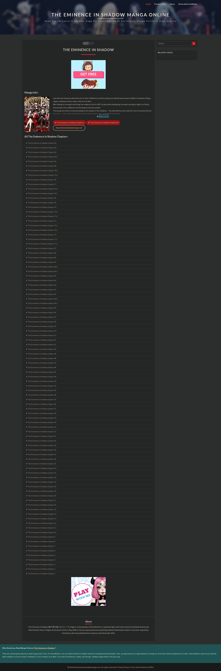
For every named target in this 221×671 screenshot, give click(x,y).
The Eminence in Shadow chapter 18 (42, 496)
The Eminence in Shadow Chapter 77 (42, 184)
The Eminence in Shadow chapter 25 (42, 463)
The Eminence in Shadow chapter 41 (42, 390)
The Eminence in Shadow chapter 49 (42, 354)
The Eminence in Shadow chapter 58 (42, 312)
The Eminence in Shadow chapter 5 (41, 555)
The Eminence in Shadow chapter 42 (42, 386)
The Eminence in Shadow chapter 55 (42, 326)
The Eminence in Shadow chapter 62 (42, 289)
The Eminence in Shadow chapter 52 (42, 340)
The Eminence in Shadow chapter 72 (42, 234)
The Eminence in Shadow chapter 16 (42, 505)
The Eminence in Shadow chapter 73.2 (42, 212)
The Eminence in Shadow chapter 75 (42, 202)
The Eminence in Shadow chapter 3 (41, 564)
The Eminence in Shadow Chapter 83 (42, 147)
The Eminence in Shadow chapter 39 (42, 399)
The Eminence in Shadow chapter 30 (42, 441)
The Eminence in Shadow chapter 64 (42, 280)
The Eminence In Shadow (44, 648)
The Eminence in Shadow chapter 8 (41, 541)
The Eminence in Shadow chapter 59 (42, 308)
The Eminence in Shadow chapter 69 (42, 253)
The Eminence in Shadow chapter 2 (41, 569)
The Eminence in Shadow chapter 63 (42, 285)
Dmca (172, 4)
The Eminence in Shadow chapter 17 (42, 500)
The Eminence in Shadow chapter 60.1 (42, 303)
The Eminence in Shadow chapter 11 (42, 528)
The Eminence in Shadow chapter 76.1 (42, 193)
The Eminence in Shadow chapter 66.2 (42, 267)
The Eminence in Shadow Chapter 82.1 (43, 157)
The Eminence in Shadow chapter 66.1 (42, 271)
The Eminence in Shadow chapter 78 (42, 180)
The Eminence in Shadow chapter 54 (42, 331)
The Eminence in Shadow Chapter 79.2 (43, 170)
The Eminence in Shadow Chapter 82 (42, 152)
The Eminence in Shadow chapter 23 (42, 473)
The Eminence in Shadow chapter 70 (42, 248)
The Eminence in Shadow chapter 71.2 (42, 239)
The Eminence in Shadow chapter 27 (42, 454)
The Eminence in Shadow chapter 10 (42, 532)
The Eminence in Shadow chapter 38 (42, 404)
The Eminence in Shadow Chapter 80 (42, 166)
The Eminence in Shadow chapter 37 (42, 409)
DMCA (151, 667)
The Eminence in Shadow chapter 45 (42, 372)
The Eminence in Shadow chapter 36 (42, 413)
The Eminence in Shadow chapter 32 (42, 431)
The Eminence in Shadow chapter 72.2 (42, 225)
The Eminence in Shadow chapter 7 (41, 546)
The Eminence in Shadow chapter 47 (42, 363)
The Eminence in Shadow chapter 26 (42, 459)
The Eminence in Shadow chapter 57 (42, 317)
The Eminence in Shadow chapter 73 (42, 221)
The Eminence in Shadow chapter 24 (42, 468)
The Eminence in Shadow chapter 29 (42, 445)
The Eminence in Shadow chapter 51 (42, 344)
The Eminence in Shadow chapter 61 (42, 294)
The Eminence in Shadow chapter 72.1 (42, 230)
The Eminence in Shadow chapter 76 (42, 198)
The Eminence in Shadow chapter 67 (42, 262)
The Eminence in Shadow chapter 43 (42, 381)
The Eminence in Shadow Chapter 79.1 (43, 175)
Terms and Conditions (187, 4)
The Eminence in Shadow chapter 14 (42, 514)
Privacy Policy (160, 4)
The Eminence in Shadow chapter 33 (42, 427)
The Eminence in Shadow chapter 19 (42, 491)
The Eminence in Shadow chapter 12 (42, 523)
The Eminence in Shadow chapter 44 (42, 376)
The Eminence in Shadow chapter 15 (42, 509)
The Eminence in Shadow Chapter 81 (42, 161)
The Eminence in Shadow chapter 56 (42, 321)
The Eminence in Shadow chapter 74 (42, 207)
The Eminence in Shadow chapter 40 (42, 395)
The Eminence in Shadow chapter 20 (42, 486)
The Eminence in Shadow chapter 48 (42, 358)
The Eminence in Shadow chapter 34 (42, 422)
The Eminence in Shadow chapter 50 (42, 349)
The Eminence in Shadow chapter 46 (42, 367)
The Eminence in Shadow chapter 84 (104, 122)
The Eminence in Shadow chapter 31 (42, 436)
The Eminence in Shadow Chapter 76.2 (43, 189)
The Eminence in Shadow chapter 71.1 (42, 244)
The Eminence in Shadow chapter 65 (42, 276)
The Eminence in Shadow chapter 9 (41, 537)
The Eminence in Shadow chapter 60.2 (42, 299)
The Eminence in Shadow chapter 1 (70, 122)
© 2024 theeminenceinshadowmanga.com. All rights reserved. (92, 667)
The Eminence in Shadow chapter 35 (42, 418)
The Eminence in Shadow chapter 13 (42, 518)
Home (148, 4)
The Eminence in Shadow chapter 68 (42, 257)
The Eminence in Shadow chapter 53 (42, 335)
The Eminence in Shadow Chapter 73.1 (43, 216)
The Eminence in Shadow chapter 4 (41, 560)
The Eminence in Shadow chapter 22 (42, 477)
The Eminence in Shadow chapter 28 (42, 450)
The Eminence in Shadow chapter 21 (42, 482)
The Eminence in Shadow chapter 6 (41, 550)
